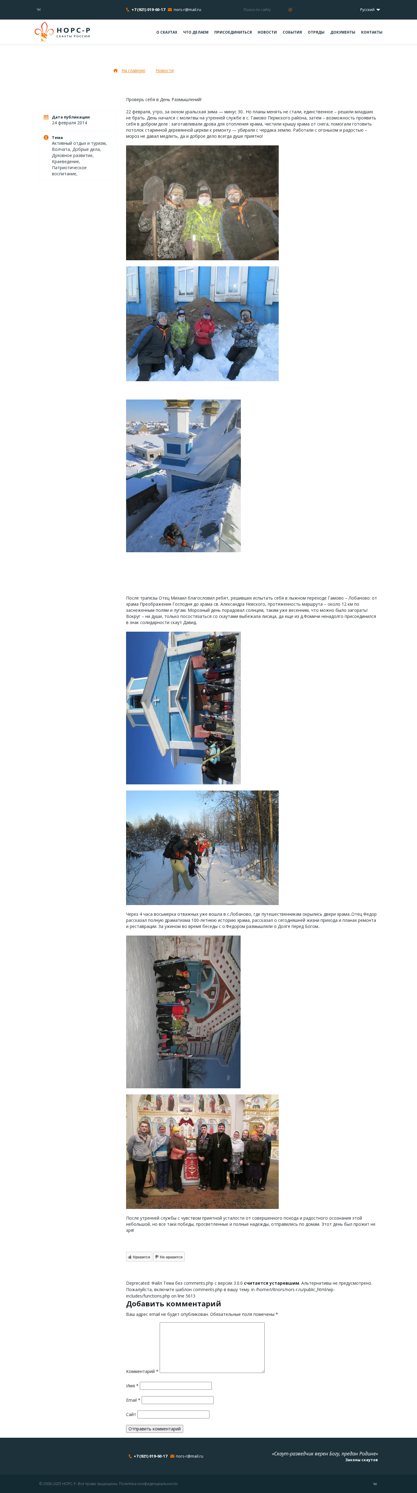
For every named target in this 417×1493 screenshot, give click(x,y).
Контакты (372, 32)
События (292, 32)
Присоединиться (233, 32)
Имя (132, 1386)
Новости (267, 32)
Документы (342, 32)
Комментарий (142, 1371)
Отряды (316, 32)
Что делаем (196, 32)
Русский (367, 9)
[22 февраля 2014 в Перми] (202, 202)
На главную (133, 70)
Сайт (131, 1414)
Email (133, 1400)
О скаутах (166, 32)
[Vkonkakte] (39, 9)
